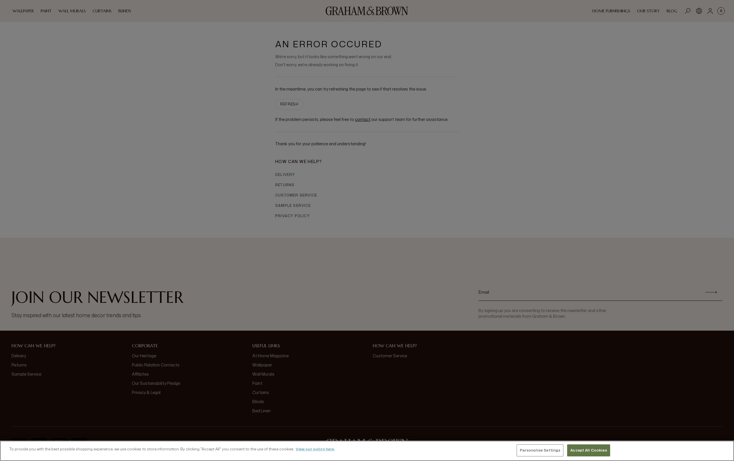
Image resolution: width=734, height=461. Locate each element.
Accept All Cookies (588, 450)
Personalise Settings (540, 450)
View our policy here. (315, 449)
